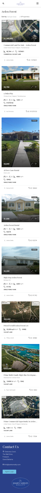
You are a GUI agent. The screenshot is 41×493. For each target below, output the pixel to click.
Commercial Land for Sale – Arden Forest (20, 45)
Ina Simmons (10, 111)
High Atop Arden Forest (13, 277)
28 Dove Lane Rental (11, 170)
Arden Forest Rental (11, 225)
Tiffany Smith (10, 338)
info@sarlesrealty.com (12, 465)
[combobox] (13, 17)
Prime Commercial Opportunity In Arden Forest (22, 421)
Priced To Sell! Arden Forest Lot (16, 326)
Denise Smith (10, 188)
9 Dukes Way (8, 93)
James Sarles (9, 60)
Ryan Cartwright (10, 390)
